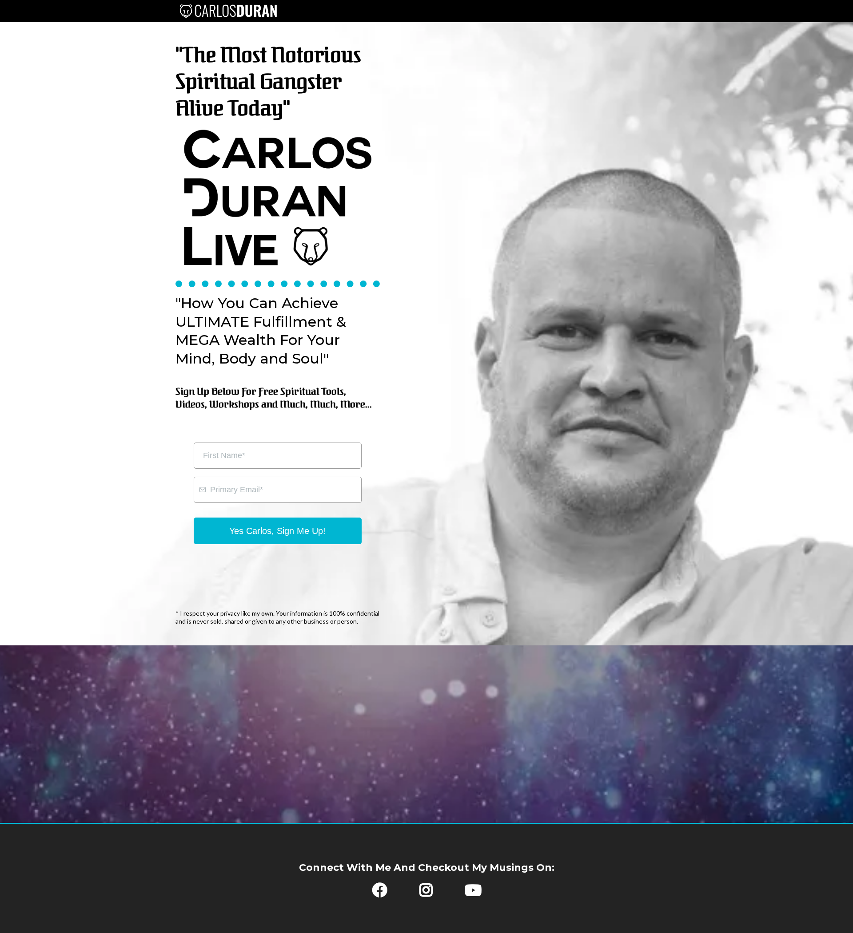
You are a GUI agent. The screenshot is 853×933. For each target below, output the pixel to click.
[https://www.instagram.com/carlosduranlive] (428, 893)
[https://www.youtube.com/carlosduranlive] (480, 893)
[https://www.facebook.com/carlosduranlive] (377, 893)
